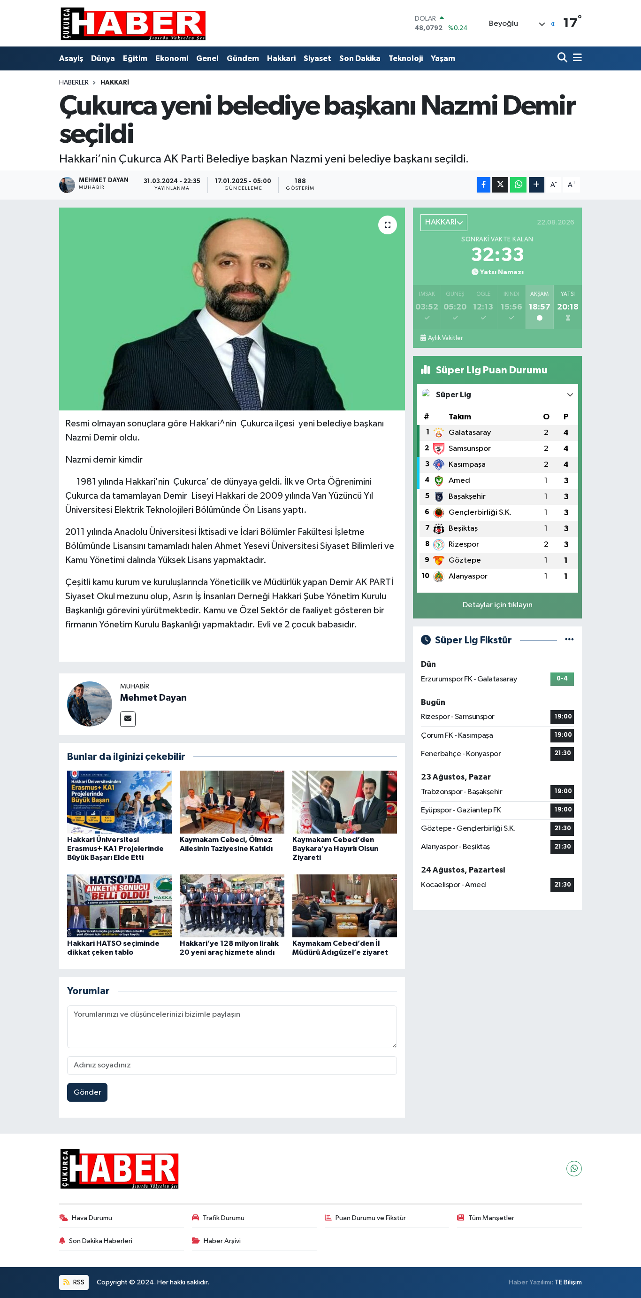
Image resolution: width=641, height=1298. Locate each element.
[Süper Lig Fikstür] (569, 640)
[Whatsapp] (574, 1168)
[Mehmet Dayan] (89, 704)
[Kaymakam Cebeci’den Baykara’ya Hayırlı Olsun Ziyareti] (344, 802)
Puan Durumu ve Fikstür (371, 1217)
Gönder (87, 1093)
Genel (207, 58)
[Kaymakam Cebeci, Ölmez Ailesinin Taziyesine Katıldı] (232, 802)
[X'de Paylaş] (500, 185)
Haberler (74, 82)
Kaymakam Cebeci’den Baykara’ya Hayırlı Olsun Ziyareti (335, 848)
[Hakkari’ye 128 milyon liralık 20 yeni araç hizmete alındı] (232, 906)
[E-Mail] (128, 719)
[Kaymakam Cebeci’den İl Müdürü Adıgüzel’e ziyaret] (344, 906)
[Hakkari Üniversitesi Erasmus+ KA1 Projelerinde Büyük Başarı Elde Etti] (119, 802)
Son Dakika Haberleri (100, 1240)
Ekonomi (171, 58)
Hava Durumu (92, 1217)
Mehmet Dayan (153, 698)
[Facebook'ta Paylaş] (483, 185)
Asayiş (71, 58)
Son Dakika (360, 58)
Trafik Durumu (223, 1217)
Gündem (243, 58)
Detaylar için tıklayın (498, 605)
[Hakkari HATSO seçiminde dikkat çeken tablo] (119, 906)
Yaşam (443, 58)
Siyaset (317, 58)
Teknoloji (406, 58)
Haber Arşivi (222, 1240)
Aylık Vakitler (445, 338)
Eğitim (135, 58)
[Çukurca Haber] (133, 23)
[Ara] (563, 58)
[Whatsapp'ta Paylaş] (518, 185)
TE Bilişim (568, 1282)
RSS (78, 1282)
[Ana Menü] (575, 58)
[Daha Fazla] (536, 185)
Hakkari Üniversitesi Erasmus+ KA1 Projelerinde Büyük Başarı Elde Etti (115, 848)
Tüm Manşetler (491, 1217)
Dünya (103, 58)
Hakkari (281, 58)
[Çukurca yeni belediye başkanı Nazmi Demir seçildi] (232, 309)
